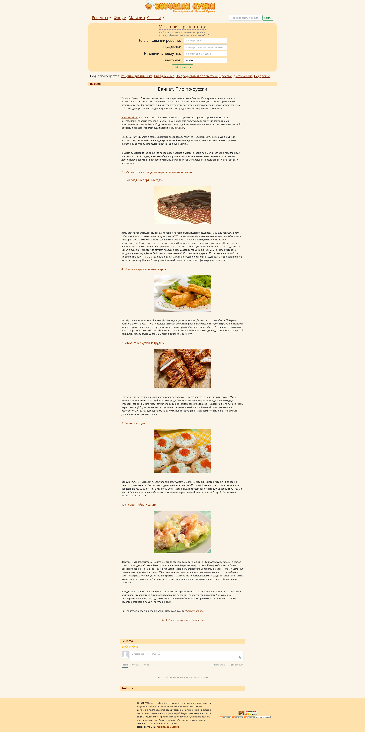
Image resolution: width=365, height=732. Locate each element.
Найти (267, 17)
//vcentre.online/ (194, 610)
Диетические (243, 76)
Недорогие (262, 76)
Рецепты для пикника (136, 76)
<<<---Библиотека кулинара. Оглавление (182, 620)
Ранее (146, 664)
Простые (225, 76)
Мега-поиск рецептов (181, 26)
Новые (125, 664)
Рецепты (100, 17)
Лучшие (135, 664)
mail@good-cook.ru (168, 726)
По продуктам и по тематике (197, 76)
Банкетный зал (129, 117)
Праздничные (164, 76)
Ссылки (154, 17)
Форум (120, 17)
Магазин (137, 17)
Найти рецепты (182, 67)
